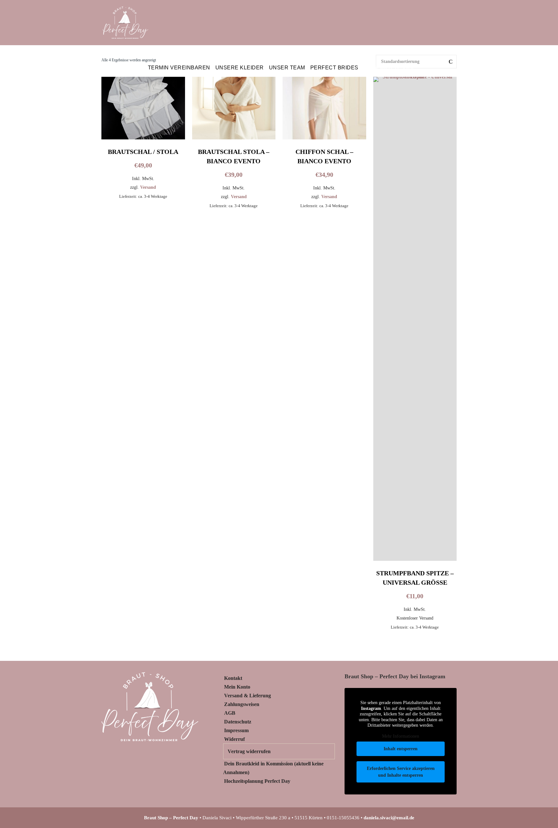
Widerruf (234, 739)
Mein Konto (237, 687)
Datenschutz (237, 721)
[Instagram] (437, 67)
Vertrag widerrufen (249, 751)
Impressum (236, 730)
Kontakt (233, 678)
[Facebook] (450, 67)
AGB (229, 713)
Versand (148, 187)
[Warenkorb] (424, 67)
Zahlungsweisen (241, 704)
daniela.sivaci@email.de (389, 817)
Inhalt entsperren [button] (401, 748)
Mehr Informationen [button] (400, 736)
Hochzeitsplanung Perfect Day (257, 781)
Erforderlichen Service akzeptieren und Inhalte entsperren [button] (401, 772)
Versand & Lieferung (247, 695)
